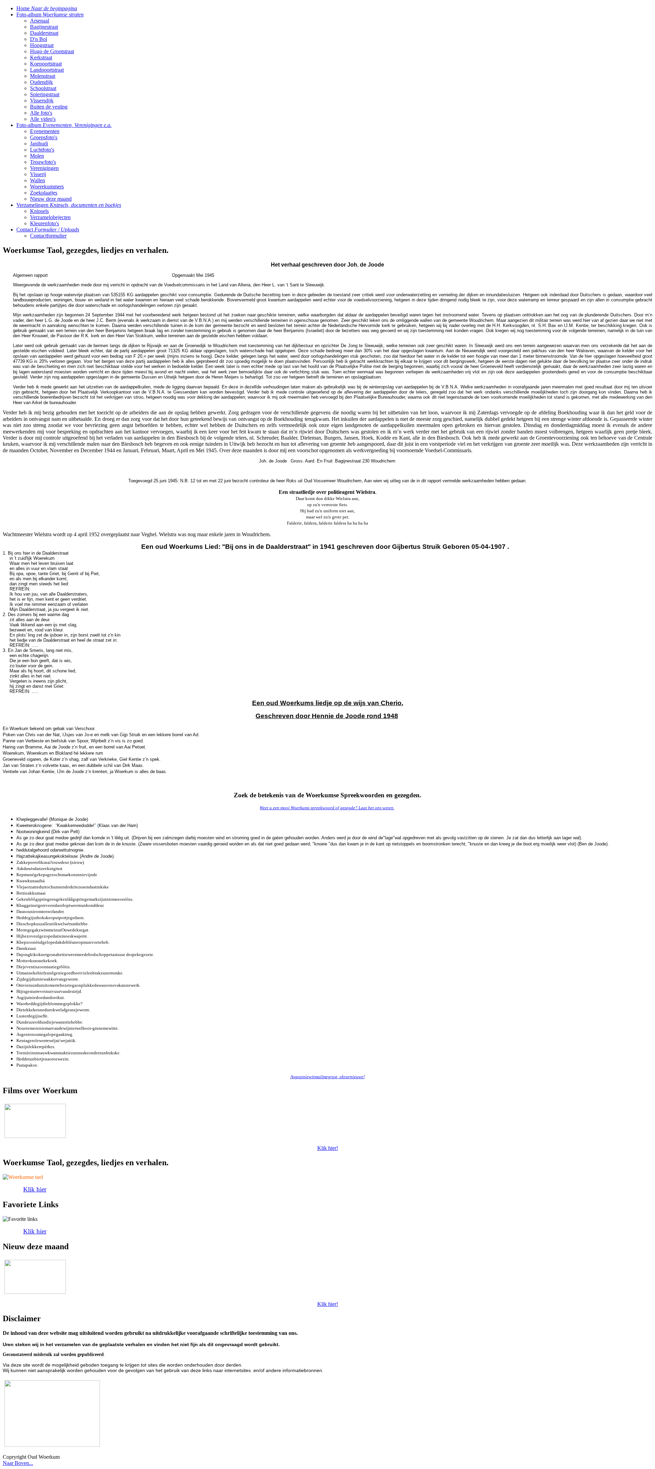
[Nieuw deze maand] (35, 1276)
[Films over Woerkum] (35, 1120)
